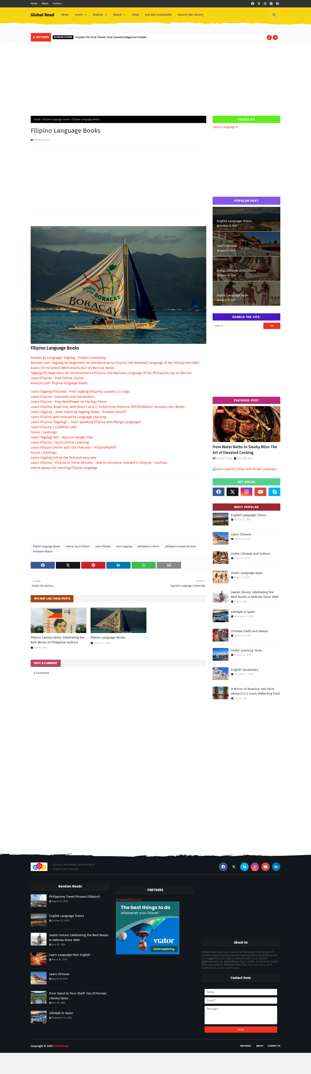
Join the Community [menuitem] (158, 15)
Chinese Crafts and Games (249, 631)
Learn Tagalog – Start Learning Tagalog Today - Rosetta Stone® (78, 412)
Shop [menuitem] (135, 15)
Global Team (42, 139)
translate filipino (42, 551)
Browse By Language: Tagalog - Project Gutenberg (68, 358)
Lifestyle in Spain (243, 612)
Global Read (42, 14)
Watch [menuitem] (117, 15)
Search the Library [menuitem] (190, 15)
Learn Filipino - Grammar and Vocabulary (62, 397)
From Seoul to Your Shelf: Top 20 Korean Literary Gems (78, 995)
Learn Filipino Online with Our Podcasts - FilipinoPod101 (74, 447)
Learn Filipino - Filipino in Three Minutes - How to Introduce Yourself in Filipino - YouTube (99, 463)
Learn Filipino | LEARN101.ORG (54, 427)
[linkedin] (276, 867)
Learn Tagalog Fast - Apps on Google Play (62, 437)
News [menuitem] (65, 15)
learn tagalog (124, 546)
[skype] (277, 3)
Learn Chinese (227, 246)
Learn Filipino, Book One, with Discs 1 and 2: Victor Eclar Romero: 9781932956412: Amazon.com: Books (107, 407)
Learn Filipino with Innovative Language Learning (68, 417)
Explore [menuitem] (98, 15)
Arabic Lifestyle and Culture (236, 270)
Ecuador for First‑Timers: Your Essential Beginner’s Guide (111, 37)
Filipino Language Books (108, 637)
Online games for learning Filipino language (64, 468)
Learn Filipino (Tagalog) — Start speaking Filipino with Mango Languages (86, 422)
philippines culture (149, 546)
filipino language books (56, 119)
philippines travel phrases (180, 546)
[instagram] (265, 3)
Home (34, 3)
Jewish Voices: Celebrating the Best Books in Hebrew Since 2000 (254, 594)
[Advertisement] (155, 77)
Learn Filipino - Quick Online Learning (60, 442)
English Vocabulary (244, 670)
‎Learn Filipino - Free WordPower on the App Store (68, 402)
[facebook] (252, 3)
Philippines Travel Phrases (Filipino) (74, 896)
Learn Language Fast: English (69, 955)
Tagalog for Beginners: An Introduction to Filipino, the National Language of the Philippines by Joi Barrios (111, 373)
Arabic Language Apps (232, 295)
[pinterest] (271, 3)
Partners (245, 1046)
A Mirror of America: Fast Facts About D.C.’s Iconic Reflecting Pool (255, 691)
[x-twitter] (259, 3)
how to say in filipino (78, 546)
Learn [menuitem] (79, 15)
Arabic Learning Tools (246, 650)
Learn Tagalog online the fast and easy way (63, 458)
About (45, 3)
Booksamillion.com (129, 899)
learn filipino (102, 546)
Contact (57, 3)
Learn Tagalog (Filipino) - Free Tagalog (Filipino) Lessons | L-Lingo (80, 392)
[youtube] (260, 492)
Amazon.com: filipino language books (59, 383)
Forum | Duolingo (44, 432)
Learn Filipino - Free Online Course (57, 378)
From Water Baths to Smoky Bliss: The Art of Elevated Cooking (245, 450)
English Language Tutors (234, 221)
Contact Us (274, 1046)
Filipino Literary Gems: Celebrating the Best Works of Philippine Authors (57, 640)
